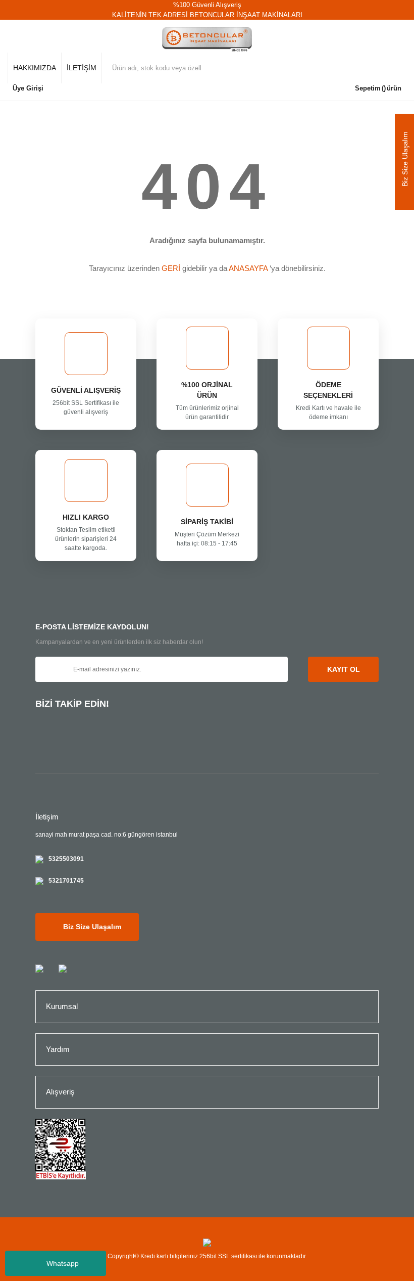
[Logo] (207, 40)
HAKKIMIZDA (34, 68)
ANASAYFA (248, 268)
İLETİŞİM (81, 68)
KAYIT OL (343, 669)
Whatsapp (62, 1263)
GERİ (171, 268)
